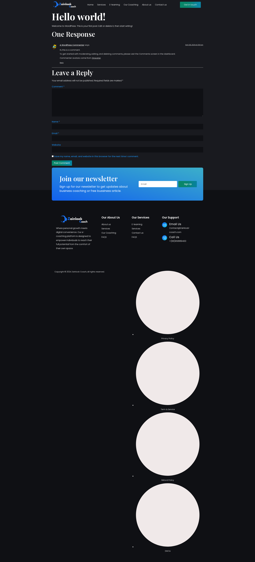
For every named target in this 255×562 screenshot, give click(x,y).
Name (56, 121)
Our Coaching (131, 4)
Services (101, 4)
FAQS (104, 237)
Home (90, 4)
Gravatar (96, 58)
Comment (58, 86)
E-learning (114, 4)
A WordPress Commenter (72, 45)
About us (146, 4)
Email (55, 133)
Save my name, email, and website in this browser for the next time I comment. (96, 156)
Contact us (161, 4)
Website (56, 144)
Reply (62, 63)
